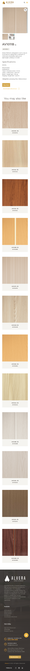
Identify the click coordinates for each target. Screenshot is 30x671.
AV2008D (14, 558)
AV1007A (14, 286)
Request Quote (8, 631)
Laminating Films (13, 79)
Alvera (6, 663)
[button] (26, 635)
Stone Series (8, 613)
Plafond (20, 79)
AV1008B (14, 247)
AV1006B (14, 441)
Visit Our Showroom (10, 627)
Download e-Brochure (10, 616)
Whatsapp (7, 629)
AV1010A (14, 208)
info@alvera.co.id (13, 644)
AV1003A (14, 480)
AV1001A (14, 519)
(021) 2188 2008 (13, 639)
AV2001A (14, 131)
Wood (24, 79)
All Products (7, 610)
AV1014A (14, 169)
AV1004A (14, 403)
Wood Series (8, 612)
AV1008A (14, 364)
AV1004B (14, 325)
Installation (7, 615)
